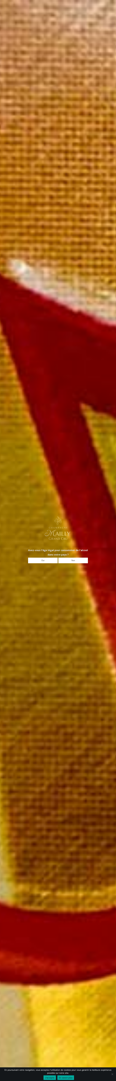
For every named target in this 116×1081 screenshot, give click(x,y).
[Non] (112, 1074)
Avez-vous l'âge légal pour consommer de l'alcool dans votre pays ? (58, 552)
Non (73, 560)
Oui (42, 560)
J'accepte (49, 1077)
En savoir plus (66, 1077)
